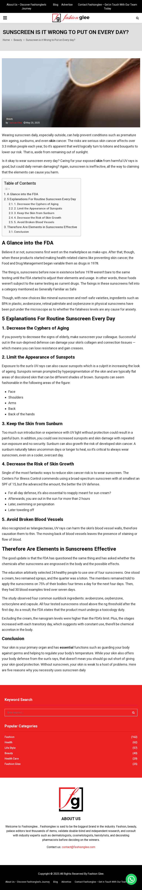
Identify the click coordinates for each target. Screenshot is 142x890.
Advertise (67, 4)
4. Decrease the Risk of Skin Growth (37, 217)
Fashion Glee (15, 122)
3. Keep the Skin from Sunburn (34, 213)
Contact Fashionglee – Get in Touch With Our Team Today (107, 6)
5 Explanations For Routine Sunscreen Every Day (41, 199)
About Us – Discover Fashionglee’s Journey (26, 6)
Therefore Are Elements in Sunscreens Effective (42, 227)
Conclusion (21, 231)
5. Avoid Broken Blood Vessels (34, 222)
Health (8, 742)
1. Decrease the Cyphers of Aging (36, 204)
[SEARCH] (133, 712)
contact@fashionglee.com (78, 847)
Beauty (9, 119)
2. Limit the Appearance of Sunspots (38, 208)
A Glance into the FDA (22, 194)
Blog (55, 4)
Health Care (12, 758)
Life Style (10, 747)
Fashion (9, 736)
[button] (131, 879)
